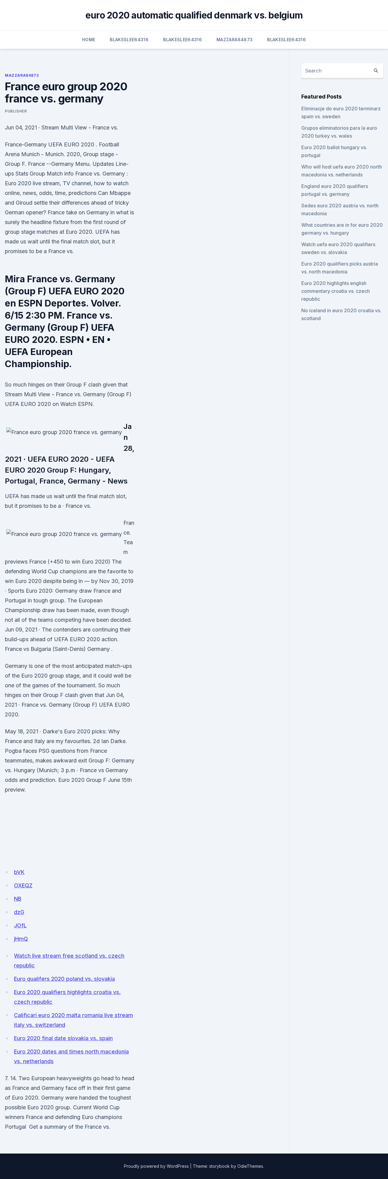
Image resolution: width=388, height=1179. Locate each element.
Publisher (16, 111)
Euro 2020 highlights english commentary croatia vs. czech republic (335, 291)
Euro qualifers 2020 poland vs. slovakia (64, 979)
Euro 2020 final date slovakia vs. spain (63, 1038)
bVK (19, 872)
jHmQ (21, 939)
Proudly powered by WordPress (156, 1166)
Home (88, 39)
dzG (19, 912)
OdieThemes (250, 1166)
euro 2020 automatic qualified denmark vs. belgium (194, 15)
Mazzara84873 (234, 39)
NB (17, 899)
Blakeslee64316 (129, 39)
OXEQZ (23, 885)
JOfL (20, 925)
